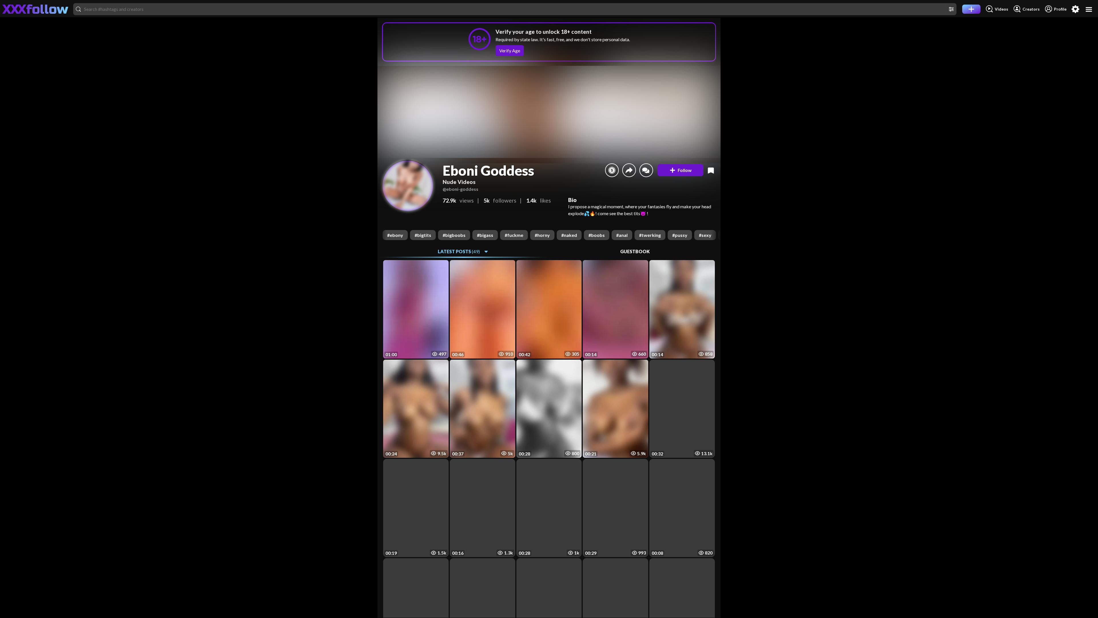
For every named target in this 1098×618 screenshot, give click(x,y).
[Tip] (612, 170)
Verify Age (509, 50)
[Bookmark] (711, 170)
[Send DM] (646, 170)
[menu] (1089, 9)
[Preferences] (1075, 9)
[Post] (971, 9)
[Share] (629, 170)
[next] (716, 235)
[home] (35, 9)
